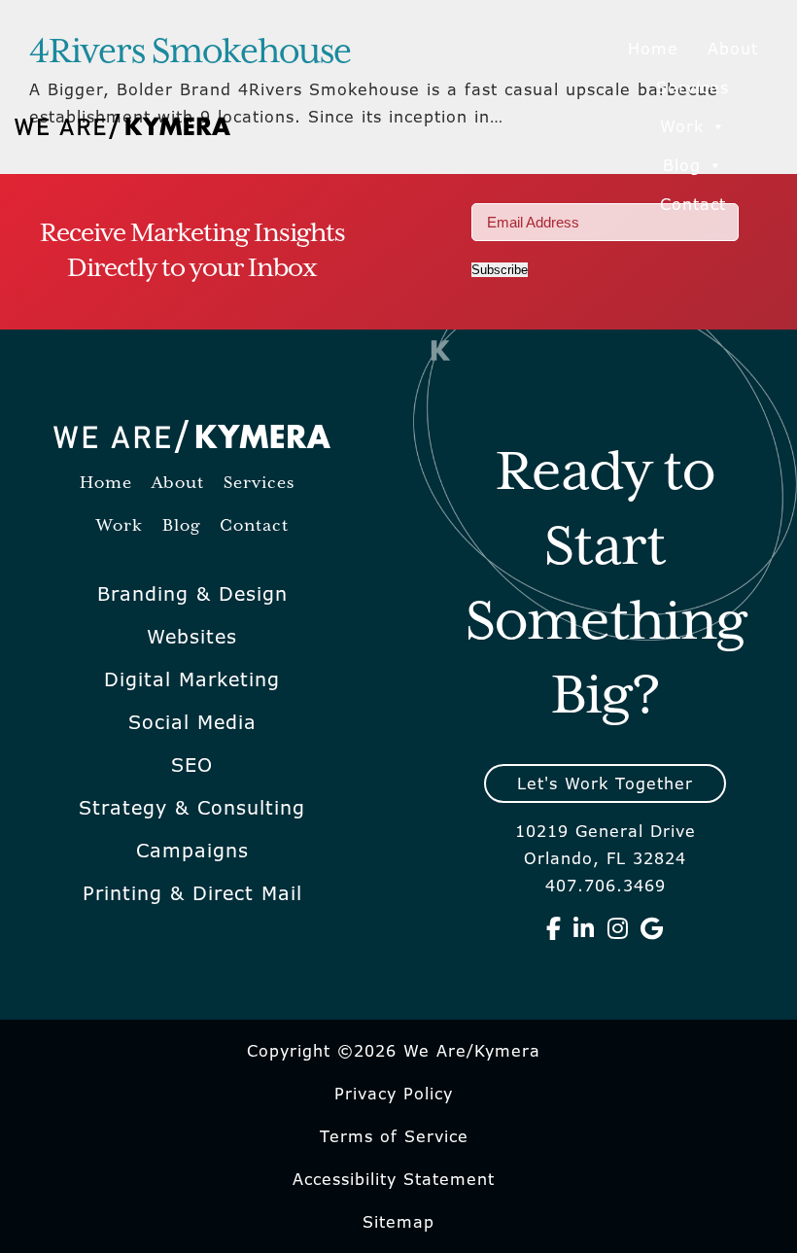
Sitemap (398, 1222)
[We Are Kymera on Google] (652, 928)
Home (653, 48)
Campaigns (192, 850)
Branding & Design (192, 594)
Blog (682, 165)
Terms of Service (394, 1136)
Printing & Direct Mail (192, 893)
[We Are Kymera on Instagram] (618, 928)
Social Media (192, 722)
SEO (192, 765)
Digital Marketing (192, 679)
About (733, 48)
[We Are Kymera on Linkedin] (584, 928)
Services (692, 87)
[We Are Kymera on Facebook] (554, 928)
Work (682, 126)
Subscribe (499, 269)
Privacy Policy (393, 1093)
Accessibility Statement (394, 1179)
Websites (192, 636)
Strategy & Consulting (192, 807)
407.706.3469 (605, 885)
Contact (693, 204)
